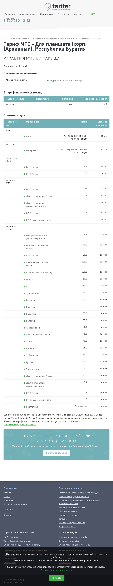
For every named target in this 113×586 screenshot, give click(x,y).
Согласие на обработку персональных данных (81, 492)
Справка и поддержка (71, 488)
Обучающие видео (68, 511)
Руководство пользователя (72, 507)
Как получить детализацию (72, 522)
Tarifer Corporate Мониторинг (17, 541)
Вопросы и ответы (67, 526)
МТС (68, 38)
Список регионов (38, 38)
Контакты (10, 18)
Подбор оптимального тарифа (73, 537)
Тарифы (16, 38)
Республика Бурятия (55, 38)
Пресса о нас (9, 500)
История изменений (68, 515)
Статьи (7, 496)
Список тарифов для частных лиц (74, 544)
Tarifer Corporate (11, 537)
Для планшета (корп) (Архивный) (86, 38)
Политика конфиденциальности (57, 570)
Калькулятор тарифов (69, 541)
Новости (7, 492)
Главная (7, 38)
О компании (63, 14)
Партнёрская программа (15, 504)
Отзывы (78, 14)
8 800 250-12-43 (17, 20)
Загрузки (63, 518)
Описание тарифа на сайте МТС (20, 424)
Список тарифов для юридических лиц (22, 544)
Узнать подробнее (56, 452)
